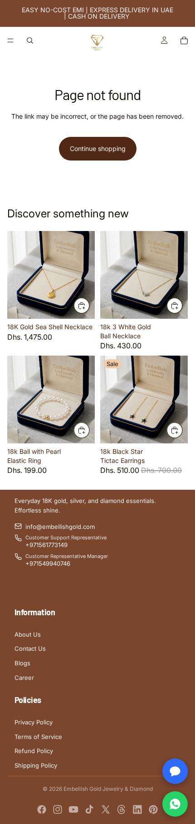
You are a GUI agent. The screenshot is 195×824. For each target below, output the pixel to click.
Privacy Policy (34, 722)
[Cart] (184, 40)
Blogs (22, 663)
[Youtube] (73, 809)
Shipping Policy (36, 765)
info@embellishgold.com (60, 526)
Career (24, 677)
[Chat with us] (175, 771)
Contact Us (30, 648)
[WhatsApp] (175, 804)
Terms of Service (38, 736)
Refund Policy (34, 750)
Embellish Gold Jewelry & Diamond (108, 788)
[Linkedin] (137, 809)
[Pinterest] (153, 809)
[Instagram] (57, 809)
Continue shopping (98, 148)
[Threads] (121, 809)
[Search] (30, 40)
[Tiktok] (89, 809)
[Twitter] (105, 809)
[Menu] (10, 40)
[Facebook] (41, 809)
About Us (28, 634)
